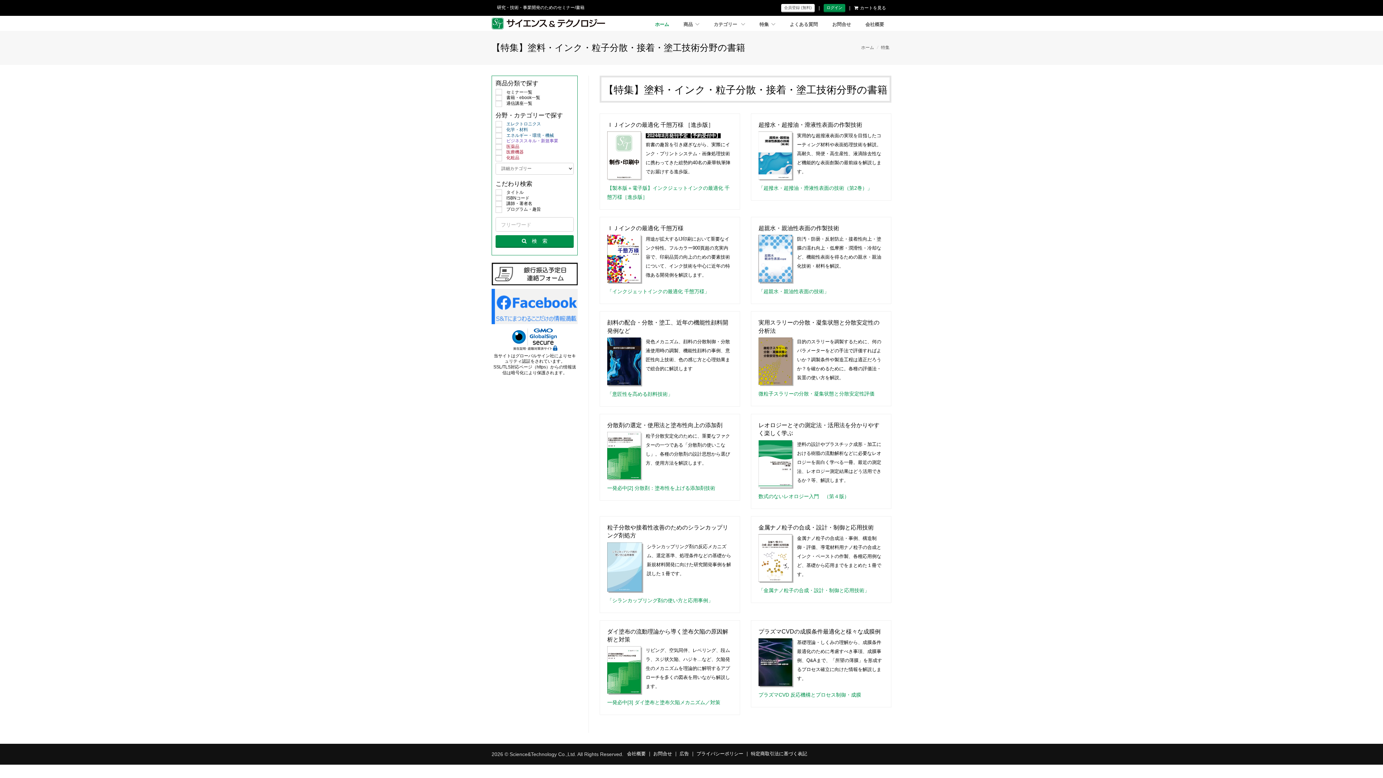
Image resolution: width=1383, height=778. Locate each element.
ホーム (662, 24)
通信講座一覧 (519, 103)
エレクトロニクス (523, 123)
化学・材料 (517, 129)
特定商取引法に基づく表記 (779, 753)
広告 (684, 753)
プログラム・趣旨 (523, 209)
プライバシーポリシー (720, 753)
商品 (688, 24)
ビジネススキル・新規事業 (532, 140)
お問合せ (841, 24)
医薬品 (512, 146)
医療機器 (515, 152)
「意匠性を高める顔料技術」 (640, 394)
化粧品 (512, 157)
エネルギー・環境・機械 (530, 135)
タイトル (515, 192)
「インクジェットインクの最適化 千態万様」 (658, 291)
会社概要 (874, 24)
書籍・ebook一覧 (523, 97)
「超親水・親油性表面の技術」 (793, 291)
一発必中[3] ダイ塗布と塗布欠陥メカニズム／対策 (663, 702)
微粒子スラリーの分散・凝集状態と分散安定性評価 (816, 394)
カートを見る (873, 7)
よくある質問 (804, 24)
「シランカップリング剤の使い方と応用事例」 (660, 600)
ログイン (834, 7)
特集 (764, 24)
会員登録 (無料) (798, 7)
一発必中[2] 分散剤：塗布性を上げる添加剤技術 (661, 488)
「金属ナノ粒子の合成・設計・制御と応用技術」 (813, 590)
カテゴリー (726, 24)
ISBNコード (517, 198)
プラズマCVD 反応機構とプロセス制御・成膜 (809, 695)
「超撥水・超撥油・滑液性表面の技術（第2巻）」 (815, 188)
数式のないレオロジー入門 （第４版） (803, 496)
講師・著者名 (519, 203)
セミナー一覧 (519, 92)
